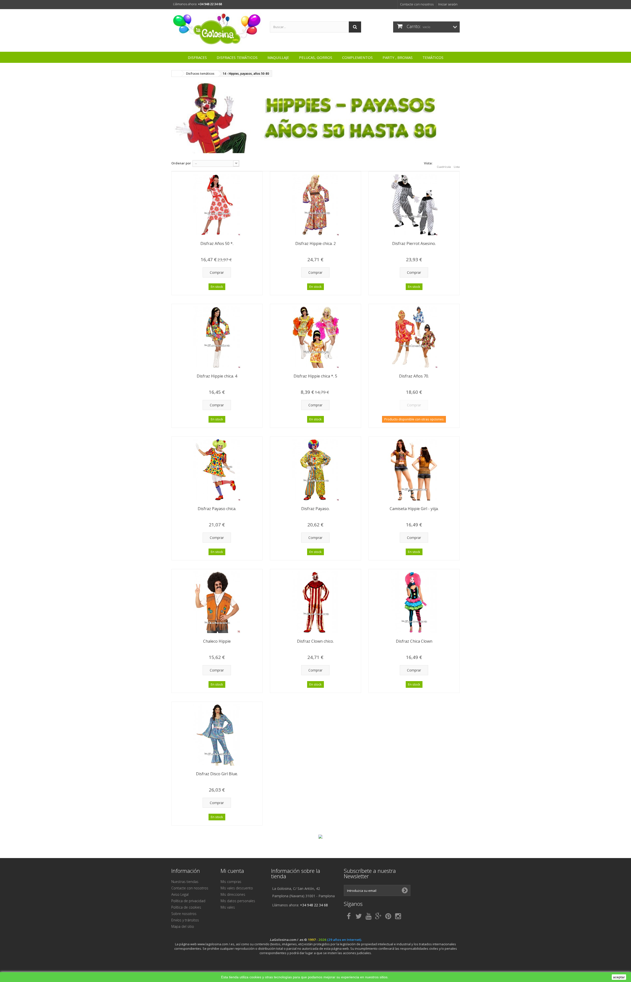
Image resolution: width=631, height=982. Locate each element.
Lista (457, 167)
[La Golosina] (217, 29)
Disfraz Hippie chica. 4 (217, 376)
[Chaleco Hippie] (217, 602)
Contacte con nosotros (417, 4)
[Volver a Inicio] (176, 73)
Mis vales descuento (237, 888)
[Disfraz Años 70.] (414, 337)
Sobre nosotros (183, 913)
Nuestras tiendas (184, 881)
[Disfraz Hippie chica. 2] (315, 204)
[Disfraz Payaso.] (315, 469)
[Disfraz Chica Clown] (414, 602)
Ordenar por (181, 163)
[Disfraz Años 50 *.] (217, 204)
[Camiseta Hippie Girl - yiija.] (414, 469)
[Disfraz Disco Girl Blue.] (217, 735)
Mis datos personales (238, 900)
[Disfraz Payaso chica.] (217, 469)
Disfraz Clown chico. (315, 641)
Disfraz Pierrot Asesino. (414, 243)
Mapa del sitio (182, 926)
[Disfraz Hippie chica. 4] (217, 337)
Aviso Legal (180, 894)
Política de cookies (186, 907)
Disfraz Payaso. (315, 508)
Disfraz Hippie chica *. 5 (315, 376)
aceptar (619, 977)
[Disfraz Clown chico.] (315, 602)
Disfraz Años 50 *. (216, 243)
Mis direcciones (233, 894)
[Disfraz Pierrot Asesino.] (414, 204)
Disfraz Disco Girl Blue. (217, 773)
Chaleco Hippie (217, 641)
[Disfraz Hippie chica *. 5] (315, 337)
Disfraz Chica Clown (414, 641)
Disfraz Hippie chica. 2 (315, 243)
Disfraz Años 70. (414, 376)
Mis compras (231, 881)
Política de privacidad (188, 900)
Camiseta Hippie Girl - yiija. (414, 508)
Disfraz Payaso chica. (217, 508)
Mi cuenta (232, 870)
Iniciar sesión (447, 4)
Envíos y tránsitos (185, 920)
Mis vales (228, 907)
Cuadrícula (444, 167)
